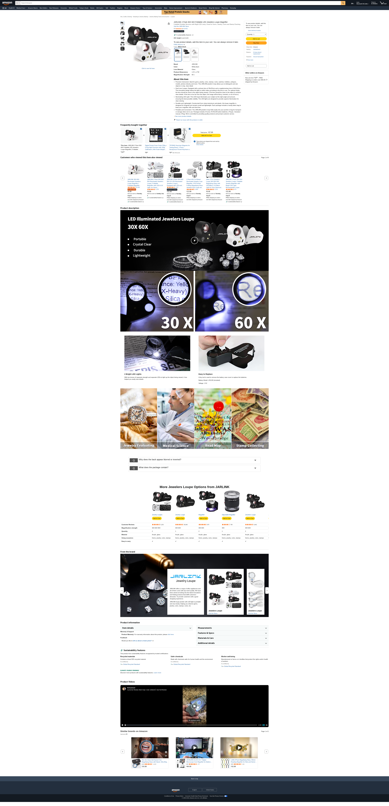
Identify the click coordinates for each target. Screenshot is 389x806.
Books (92, 8)
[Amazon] (7, 3)
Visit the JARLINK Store (181, 26)
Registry (119, 8)
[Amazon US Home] (176, 791)
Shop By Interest (214, 8)
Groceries (64, 8)
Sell (107, 8)
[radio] (122, 23)
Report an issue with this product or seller (189, 120)
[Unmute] (267, 725)
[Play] (122, 725)
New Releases (54, 8)
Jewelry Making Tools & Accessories (159, 16)
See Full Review (162, 690)
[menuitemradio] (263, 725)
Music (126, 8)
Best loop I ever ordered (147, 690)
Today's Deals (83, 8)
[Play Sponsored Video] (194, 747)
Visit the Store (212, 613)
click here (171, 634)
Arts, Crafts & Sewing (126, 16)
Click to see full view (148, 68)
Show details (199, 144)
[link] (156, 135)
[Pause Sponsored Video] (166, 752)
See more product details (183, 116)
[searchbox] (180, 3)
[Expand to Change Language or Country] (200, 790)
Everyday (233, 8)
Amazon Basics (33, 8)
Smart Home (203, 8)
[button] (4, 8)
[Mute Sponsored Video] (166, 756)
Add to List (250, 66)
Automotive (158, 8)
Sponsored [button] (123, 734)
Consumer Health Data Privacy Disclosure (196, 796)
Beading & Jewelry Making (140, 16)
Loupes (173, 16)
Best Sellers (43, 8)
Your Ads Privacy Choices (217, 796)
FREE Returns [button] (178, 44)
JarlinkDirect (256, 49)
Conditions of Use (169, 796)
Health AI (11, 8)
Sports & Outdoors (191, 8)
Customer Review (132, 690)
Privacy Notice (179, 796)
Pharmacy (225, 8)
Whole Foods (73, 8)
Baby (165, 8)
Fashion (112, 8)
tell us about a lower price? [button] (142, 641)
